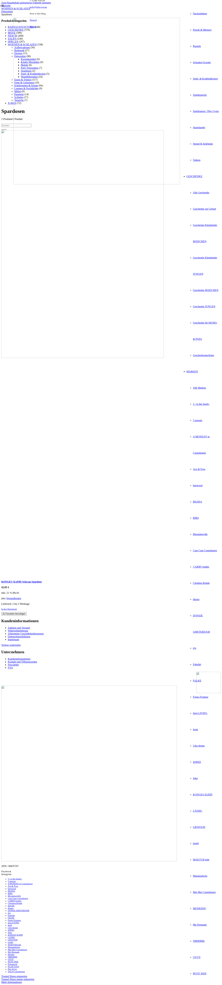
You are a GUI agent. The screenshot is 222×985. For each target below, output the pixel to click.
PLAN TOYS (13, 967)
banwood (12, 889)
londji (10, 942)
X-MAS (12, 103)
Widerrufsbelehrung (18, 630)
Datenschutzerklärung (19, 636)
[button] (14, 2)
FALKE (11, 918)
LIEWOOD (12, 940)
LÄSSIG (11, 937)
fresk (10, 925)
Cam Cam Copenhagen (18, 898)
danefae (11, 906)
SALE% (12, 38)
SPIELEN (13, 41)
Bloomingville (14, 896)
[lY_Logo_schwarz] (96, 183)
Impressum (13, 639)
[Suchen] (5, 129)
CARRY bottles (14, 901)
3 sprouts (12, 881)
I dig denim (13, 928)
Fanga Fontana (14, 920)
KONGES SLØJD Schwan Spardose (21, 581)
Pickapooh (12, 964)
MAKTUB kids (14, 945)
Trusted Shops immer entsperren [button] (17, 979)
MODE (12, 32)
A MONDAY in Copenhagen (20, 884)
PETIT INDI (13, 962)
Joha (10, 932)
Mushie (11, 954)
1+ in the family (15, 879)
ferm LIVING (13, 923)
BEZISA (11, 891)
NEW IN (12, 35)
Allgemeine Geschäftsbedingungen (26, 633)
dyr (9, 913)
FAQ (10, 667)
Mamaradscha (14, 947)
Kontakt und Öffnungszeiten (22, 661)
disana (10, 908)
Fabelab (11, 915)
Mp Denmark (13, 952)
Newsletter (13, 664)
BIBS (10, 893)
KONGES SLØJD (15, 935)
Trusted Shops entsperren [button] (14, 976)
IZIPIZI (11, 930)
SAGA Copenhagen (16, 972)
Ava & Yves (13, 886)
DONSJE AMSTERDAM (18, 911)
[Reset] (2, 129)
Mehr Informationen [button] (11, 982)
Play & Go (12, 969)
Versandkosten (13, 598)
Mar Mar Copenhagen (17, 950)
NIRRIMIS (12, 957)
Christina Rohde (15, 903)
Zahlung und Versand (19, 627)
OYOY (11, 959)
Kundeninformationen (19, 658)
